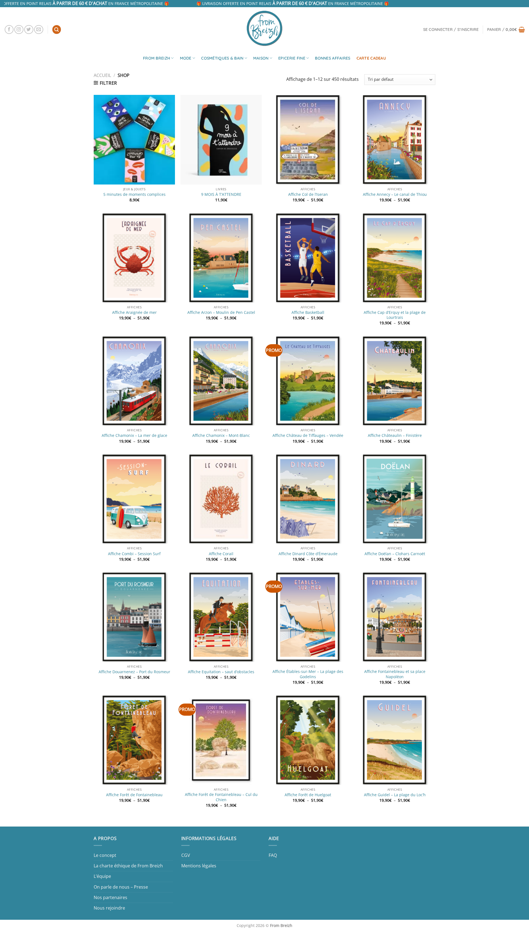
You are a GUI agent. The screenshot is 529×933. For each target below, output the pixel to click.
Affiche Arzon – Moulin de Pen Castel (221, 312)
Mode (185, 58)
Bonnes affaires (332, 58)
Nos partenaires (110, 897)
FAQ (273, 855)
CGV (185, 855)
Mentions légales (198, 866)
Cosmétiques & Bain (222, 58)
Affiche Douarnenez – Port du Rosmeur (134, 671)
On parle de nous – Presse (121, 887)
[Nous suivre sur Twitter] (28, 29)
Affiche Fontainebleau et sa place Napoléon (394, 674)
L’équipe (102, 876)
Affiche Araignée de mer (134, 312)
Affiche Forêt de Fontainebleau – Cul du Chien (221, 797)
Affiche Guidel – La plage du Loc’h (395, 794)
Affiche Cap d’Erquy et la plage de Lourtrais (395, 315)
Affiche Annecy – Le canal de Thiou (395, 194)
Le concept (105, 855)
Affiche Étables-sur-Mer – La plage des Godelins (307, 674)
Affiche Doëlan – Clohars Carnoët (395, 553)
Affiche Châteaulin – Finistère (395, 435)
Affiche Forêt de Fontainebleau (134, 794)
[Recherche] (56, 29)
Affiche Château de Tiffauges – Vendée (307, 435)
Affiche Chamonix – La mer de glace (134, 435)
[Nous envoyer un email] (38, 29)
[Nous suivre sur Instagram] (18, 29)
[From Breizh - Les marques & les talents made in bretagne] (264, 28)
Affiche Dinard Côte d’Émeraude (308, 553)
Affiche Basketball (308, 312)
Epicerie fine (291, 58)
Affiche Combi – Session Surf (134, 553)
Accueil (102, 75)
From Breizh (156, 58)
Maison (261, 58)
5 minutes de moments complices (134, 194)
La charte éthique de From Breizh (128, 866)
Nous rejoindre (109, 908)
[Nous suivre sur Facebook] (9, 29)
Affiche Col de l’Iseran (308, 194)
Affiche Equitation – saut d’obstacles (221, 671)
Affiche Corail (221, 553)
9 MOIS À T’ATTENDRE (221, 194)
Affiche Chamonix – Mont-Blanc (221, 435)
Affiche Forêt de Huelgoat (308, 794)
